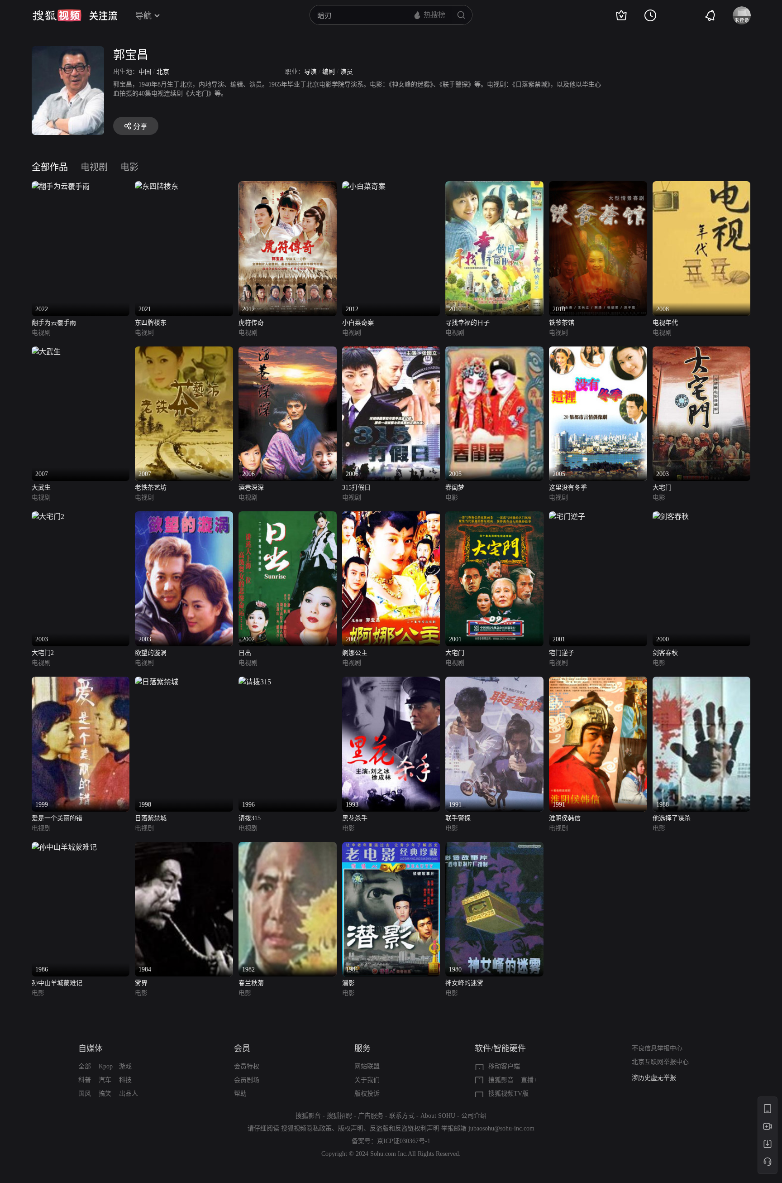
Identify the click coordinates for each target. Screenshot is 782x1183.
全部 (84, 1066)
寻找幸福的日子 (467, 322)
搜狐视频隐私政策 (306, 1128)
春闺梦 (454, 487)
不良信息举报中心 (657, 1048)
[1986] (64, 847)
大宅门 (662, 487)
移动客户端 (504, 1066)
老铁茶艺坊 (151, 487)
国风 (84, 1093)
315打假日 (356, 487)
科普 (84, 1080)
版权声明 (350, 1128)
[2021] (156, 186)
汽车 (105, 1080)
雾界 (141, 983)
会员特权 (246, 1066)
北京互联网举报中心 (660, 1061)
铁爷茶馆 (561, 322)
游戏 (125, 1066)
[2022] (61, 186)
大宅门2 (43, 652)
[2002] (287, 516)
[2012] (287, 186)
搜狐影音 (501, 1080)
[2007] (46, 352)
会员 (242, 1048)
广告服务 (370, 1115)
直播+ (529, 1080)
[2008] (702, 186)
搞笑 (105, 1093)
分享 (140, 126)
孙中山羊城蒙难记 (57, 983)
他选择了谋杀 (672, 818)
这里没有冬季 (568, 487)
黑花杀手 (354, 818)
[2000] (671, 516)
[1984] (184, 847)
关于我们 (367, 1080)
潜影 (348, 983)
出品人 (128, 1093)
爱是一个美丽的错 (57, 818)
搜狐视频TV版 (508, 1093)
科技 (125, 1080)
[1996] (254, 682)
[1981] (391, 847)
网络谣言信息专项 (657, 1077)
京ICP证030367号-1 (403, 1141)
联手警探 (458, 818)
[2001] (494, 516)
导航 (143, 16)
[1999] (81, 682)
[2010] (494, 186)
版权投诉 (367, 1093)
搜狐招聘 (339, 1115)
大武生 (41, 487)
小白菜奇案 (358, 322)
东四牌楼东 (151, 322)
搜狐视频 (57, 15)
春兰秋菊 (251, 983)
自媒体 (90, 1048)
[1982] (287, 847)
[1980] (494, 847)
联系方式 (402, 1115)
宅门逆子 (561, 652)
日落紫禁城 (151, 818)
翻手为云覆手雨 (54, 322)
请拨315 (249, 818)
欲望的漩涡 (151, 652)
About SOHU (437, 1115)
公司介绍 (473, 1115)
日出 (244, 652)
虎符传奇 (251, 322)
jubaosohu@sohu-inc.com (501, 1128)
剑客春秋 (665, 652)
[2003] (702, 352)
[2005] (494, 352)
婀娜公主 (354, 652)
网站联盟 (367, 1066)
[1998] (156, 682)
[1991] (494, 682)
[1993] (391, 682)
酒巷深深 (251, 487)
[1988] (702, 682)
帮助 (240, 1093)
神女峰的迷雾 (464, 983)
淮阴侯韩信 (565, 818)
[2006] (287, 352)
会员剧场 (246, 1080)
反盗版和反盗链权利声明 (404, 1128)
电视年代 (665, 322)
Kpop (106, 1066)
